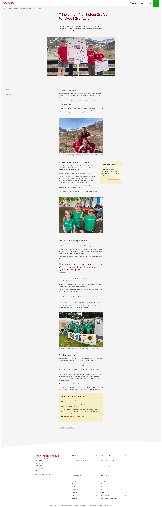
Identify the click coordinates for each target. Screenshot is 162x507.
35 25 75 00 (40, 463)
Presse (74, 455)
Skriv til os (39, 465)
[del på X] (10, 95)
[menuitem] (132, 3)
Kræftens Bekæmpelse (47, 455)
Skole (102, 483)
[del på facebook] (7, 95)
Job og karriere (106, 455)
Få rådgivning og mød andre (78, 481)
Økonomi (75, 466)
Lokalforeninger (106, 466)
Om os (102, 492)
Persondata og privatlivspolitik (80, 505)
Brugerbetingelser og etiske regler (66, 505)
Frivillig (74, 486)
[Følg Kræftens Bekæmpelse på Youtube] (50, 475)
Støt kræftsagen (69, 427)
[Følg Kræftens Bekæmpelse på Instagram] (39, 475)
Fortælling (62, 427)
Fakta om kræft (105, 478)
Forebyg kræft (75, 489)
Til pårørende (75, 483)
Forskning (74, 492)
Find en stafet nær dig (114, 178)
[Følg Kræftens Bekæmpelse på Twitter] (43, 475)
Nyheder (103, 486)
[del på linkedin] (12, 95)
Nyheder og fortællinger (13, 8)
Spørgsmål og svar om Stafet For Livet (75, 416)
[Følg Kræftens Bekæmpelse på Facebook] (36, 475)
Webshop (74, 498)
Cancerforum (75, 495)
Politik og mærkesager (108, 460)
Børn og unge (104, 481)
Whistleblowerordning (54, 505)
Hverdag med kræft (77, 478)
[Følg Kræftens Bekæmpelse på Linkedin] (46, 475)
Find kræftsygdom (76, 475)
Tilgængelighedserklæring (93, 505)
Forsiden (5, 8)
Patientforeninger (105, 495)
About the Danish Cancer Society (109, 498)
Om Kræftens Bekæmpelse (80, 460)
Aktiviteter (103, 489)
